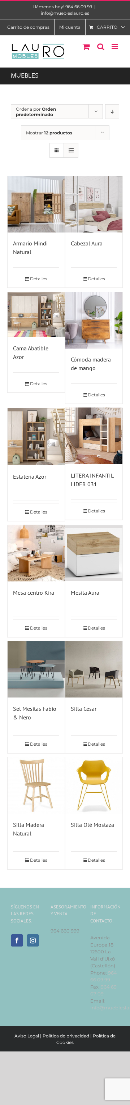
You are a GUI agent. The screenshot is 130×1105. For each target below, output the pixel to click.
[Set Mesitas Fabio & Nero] (36, 669)
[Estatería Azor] (36, 436)
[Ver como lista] (71, 150)
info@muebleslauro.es (65, 13)
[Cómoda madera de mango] (93, 320)
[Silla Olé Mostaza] (93, 785)
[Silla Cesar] (93, 669)
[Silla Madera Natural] (36, 785)
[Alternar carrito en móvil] (86, 46)
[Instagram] (33, 940)
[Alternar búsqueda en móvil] (100, 46)
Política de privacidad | (68, 1036)
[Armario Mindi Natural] (36, 204)
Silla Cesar (83, 708)
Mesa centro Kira (33, 592)
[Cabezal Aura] (93, 204)
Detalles (38, 278)
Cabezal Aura (87, 243)
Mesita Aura (85, 592)
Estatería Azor (29, 476)
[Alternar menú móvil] (115, 46)
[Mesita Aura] (93, 553)
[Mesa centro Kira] (36, 553)
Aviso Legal (26, 1036)
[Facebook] (17, 940)
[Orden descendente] (112, 111)
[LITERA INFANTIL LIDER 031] (93, 436)
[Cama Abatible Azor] (36, 314)
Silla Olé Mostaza (92, 824)
